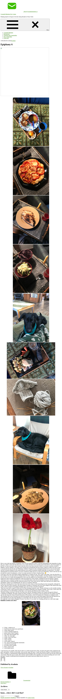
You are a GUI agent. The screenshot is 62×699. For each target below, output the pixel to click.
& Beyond (6, 38)
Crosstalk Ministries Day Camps (8, 14)
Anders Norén (31, 697)
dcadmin (13, 40)
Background (7, 34)
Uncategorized (26, 680)
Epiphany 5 (6, 681)
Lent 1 (3, 683)
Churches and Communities (10, 35)
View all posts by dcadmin (7, 667)
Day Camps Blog (8, 36)
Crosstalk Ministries (8, 32)
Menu (48, 30)
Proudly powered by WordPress (8, 697)
